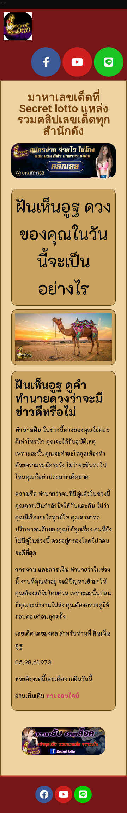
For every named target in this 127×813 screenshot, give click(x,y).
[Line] (108, 62)
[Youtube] (77, 62)
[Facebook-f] (46, 62)
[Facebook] (44, 794)
